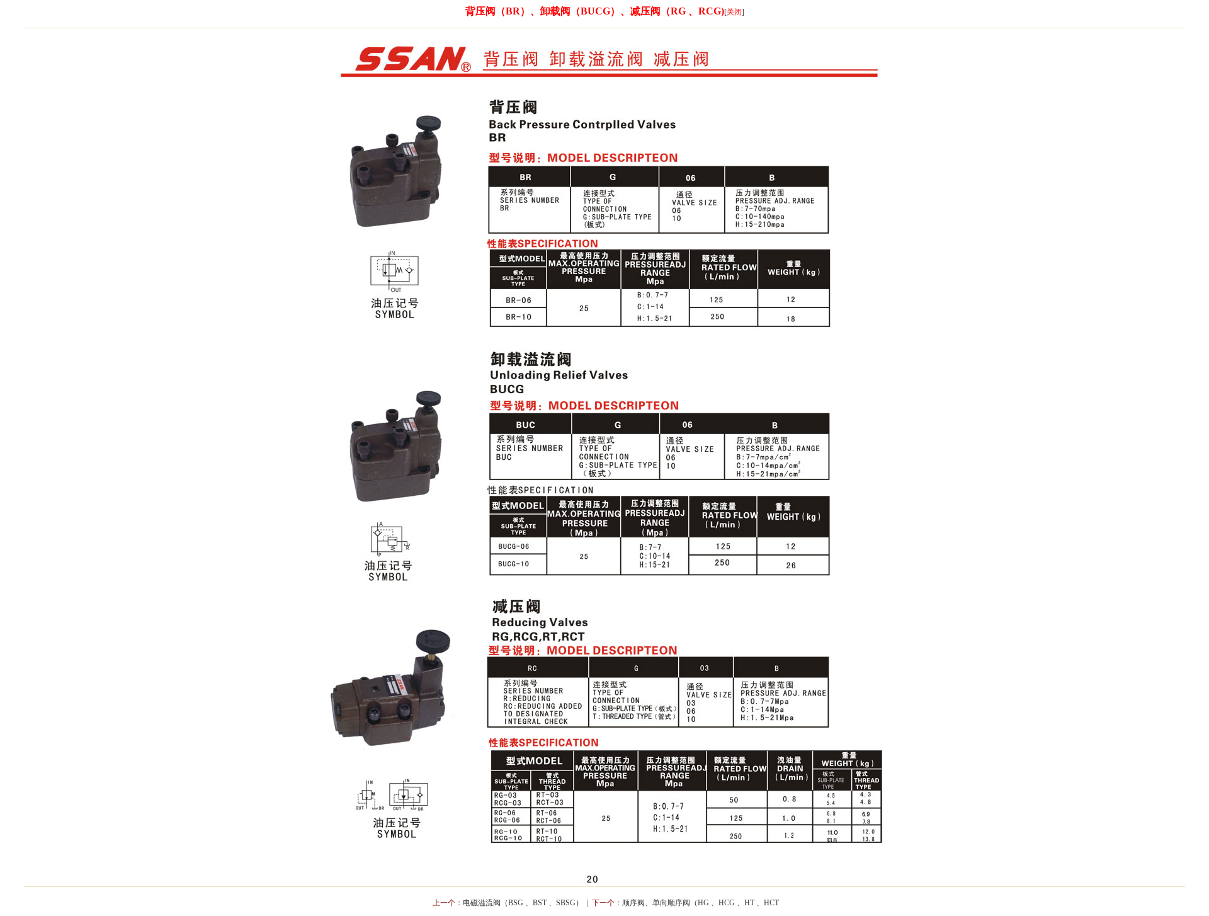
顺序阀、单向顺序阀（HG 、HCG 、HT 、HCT (700, 902)
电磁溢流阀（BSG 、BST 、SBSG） (523, 902)
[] (734, 12)
